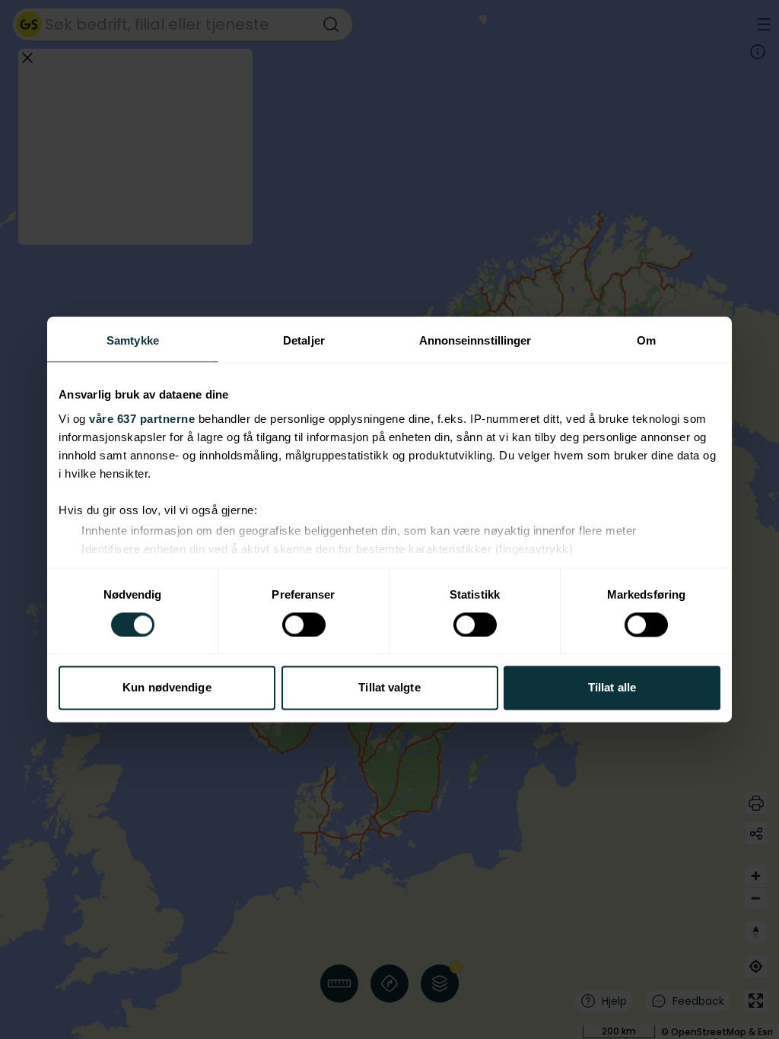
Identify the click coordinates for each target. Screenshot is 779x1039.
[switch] (304, 624)
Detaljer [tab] (304, 340)
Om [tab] (646, 340)
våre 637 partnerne (142, 418)
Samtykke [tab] (133, 340)
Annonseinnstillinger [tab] (475, 340)
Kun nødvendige (166, 688)
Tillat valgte (389, 688)
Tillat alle (612, 688)
